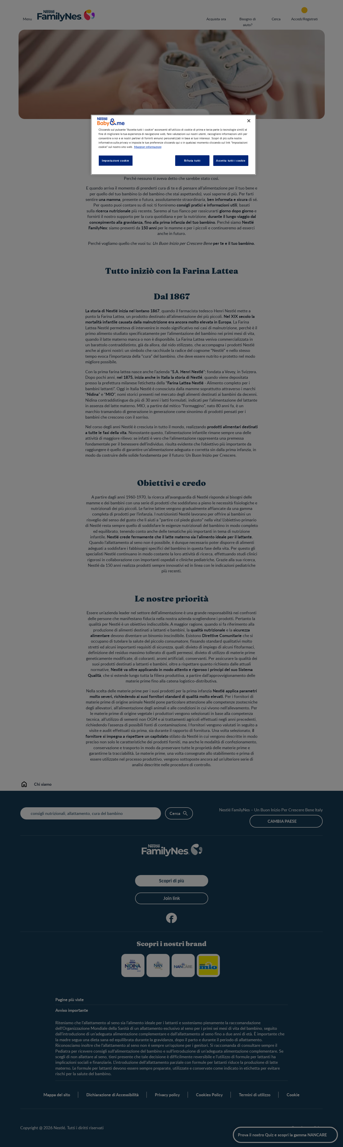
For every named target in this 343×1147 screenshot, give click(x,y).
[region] (173, 145)
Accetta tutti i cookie (231, 160)
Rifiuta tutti (192, 160)
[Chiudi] (248, 120)
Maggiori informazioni (147, 147)
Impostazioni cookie (115, 160)
